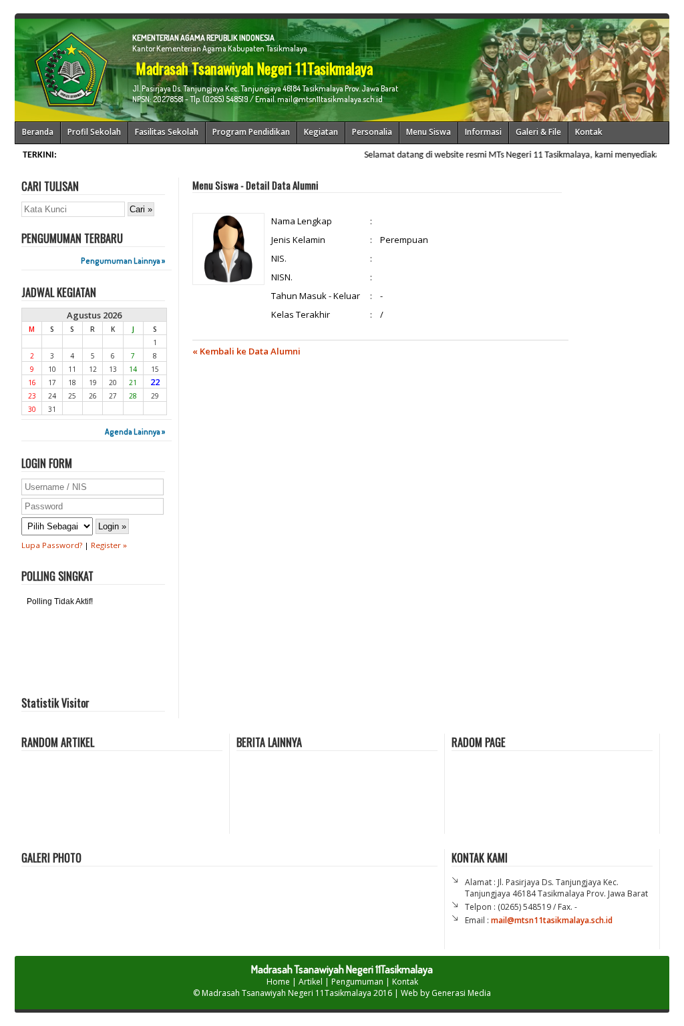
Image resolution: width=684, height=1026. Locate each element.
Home (278, 981)
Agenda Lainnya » (135, 432)
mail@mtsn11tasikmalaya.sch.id (552, 920)
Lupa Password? (51, 545)
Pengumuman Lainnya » (123, 261)
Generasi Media (461, 993)
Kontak (405, 981)
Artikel (311, 981)
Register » (109, 545)
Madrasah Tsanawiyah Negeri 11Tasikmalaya (286, 993)
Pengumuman (357, 981)
